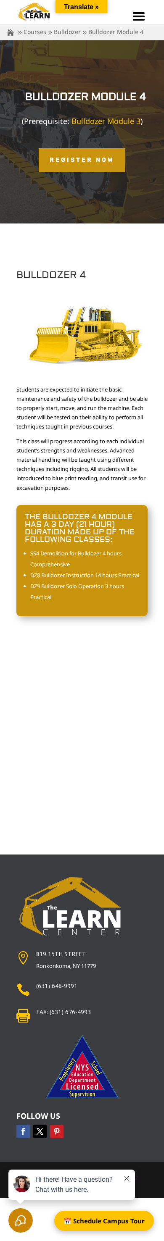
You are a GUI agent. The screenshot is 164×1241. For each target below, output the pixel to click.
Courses (35, 32)
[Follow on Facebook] (23, 1131)
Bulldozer (67, 32)
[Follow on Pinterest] (56, 1131)
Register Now (82, 159)
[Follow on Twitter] (40, 1131)
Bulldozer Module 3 (105, 121)
